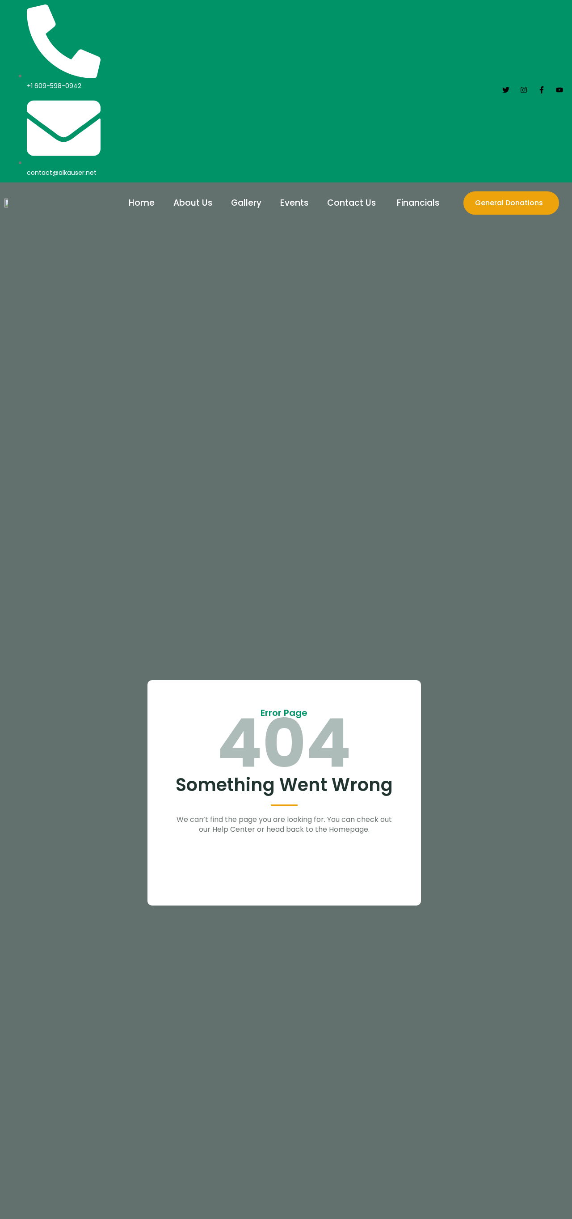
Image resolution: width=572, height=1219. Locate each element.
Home (142, 203)
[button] (420, 203)
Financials (418, 203)
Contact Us (352, 203)
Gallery (246, 203)
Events (294, 203)
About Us (192, 203)
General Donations (509, 203)
